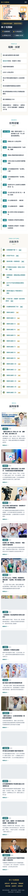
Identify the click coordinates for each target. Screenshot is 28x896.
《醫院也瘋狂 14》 (11, 387)
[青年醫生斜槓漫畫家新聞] (14, 738)
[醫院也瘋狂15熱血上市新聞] (14, 419)
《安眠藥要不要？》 (12, 250)
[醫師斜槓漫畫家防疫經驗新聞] (14, 808)
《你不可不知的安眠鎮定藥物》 (15, 283)
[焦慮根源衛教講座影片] (14, 602)
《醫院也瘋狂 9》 (11, 358)
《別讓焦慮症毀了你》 (12, 307)
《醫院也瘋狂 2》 (11, 318)
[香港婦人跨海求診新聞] (14, 530)
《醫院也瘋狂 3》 (11, 324)
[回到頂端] (25, 893)
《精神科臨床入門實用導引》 (14, 291)
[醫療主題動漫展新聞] (14, 565)
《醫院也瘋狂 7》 (11, 347)
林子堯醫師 (5, 2)
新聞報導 (20, 886)
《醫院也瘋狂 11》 (11, 370)
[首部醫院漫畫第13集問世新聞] (14, 456)
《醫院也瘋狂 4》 (11, 329)
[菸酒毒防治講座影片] (14, 637)
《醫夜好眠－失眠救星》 (13, 261)
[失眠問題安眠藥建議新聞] (14, 493)
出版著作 (14, 886)
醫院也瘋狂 (14, 883)
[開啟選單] (25, 2)
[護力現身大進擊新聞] (14, 670)
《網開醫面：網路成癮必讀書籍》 (16, 275)
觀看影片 (5, 626)
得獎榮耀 (7, 886)
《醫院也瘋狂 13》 (11, 381)
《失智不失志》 (10, 256)
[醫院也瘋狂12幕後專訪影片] (14, 703)
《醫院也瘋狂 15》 (11, 392)
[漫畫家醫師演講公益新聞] (14, 771)
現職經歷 (20, 883)
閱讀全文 (5, 445)
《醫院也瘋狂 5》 (11, 335)
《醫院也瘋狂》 (10, 312)
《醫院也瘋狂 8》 (11, 352)
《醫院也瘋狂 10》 (11, 364)
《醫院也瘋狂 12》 (11, 375)
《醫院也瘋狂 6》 (11, 341)
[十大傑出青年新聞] (14, 846)
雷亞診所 (5, 61)
